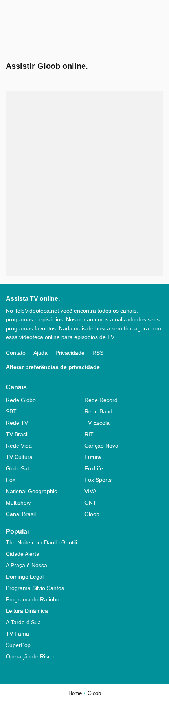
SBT (11, 411)
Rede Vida (19, 445)
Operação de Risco (30, 656)
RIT (89, 434)
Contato (16, 353)
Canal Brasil (21, 514)
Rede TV (17, 423)
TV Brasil (17, 434)
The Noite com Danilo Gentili (41, 542)
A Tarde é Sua (23, 622)
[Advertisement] (84, 183)
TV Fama (17, 633)
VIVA (90, 491)
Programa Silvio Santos (35, 588)
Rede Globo (21, 400)
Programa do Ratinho (32, 599)
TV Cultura (19, 457)
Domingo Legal (25, 576)
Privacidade (69, 353)
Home (75, 693)
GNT (90, 502)
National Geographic (31, 491)
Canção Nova (101, 445)
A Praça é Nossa (26, 565)
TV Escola (97, 423)
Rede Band (98, 411)
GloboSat (17, 468)
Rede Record (101, 400)
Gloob (91, 514)
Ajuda (40, 353)
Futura (92, 457)
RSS (97, 353)
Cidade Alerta (22, 554)
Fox (10, 480)
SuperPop (18, 645)
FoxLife (93, 468)
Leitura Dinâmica (27, 611)
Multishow (18, 502)
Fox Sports (98, 480)
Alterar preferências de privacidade (53, 367)
